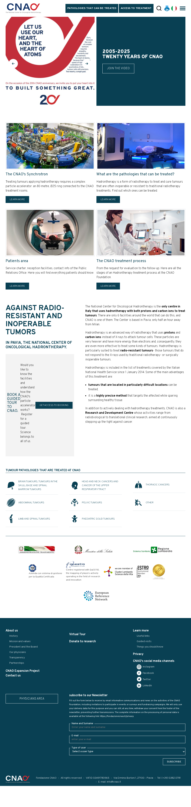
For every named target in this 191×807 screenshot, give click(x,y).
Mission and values (20, 641)
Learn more (17, 199)
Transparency (17, 657)
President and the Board (23, 646)
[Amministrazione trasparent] (36, 550)
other (150, 502)
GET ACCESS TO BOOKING (54, 405)
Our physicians (17, 652)
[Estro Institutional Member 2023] (142, 571)
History (13, 636)
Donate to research (82, 641)
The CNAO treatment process (121, 261)
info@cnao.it (114, 781)
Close (5, 804)
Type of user (78, 747)
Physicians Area (31, 699)
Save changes (22, 804)
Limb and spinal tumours (34, 518)
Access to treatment (136, 8)
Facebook (148, 673)
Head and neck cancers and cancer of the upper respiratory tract (100, 485)
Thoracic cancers (158, 484)
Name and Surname (82, 723)
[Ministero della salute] (93, 549)
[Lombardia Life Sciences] (118, 571)
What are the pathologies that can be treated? (135, 175)
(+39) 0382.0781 (171, 778)
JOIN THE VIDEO (118, 68)
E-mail (75, 735)
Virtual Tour (77, 634)
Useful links (143, 636)
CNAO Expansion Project (23, 671)
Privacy (138, 654)
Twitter (146, 679)
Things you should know (150, 646)
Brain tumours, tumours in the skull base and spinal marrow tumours (38, 485)
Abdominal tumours (31, 502)
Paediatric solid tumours (98, 518)
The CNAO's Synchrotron (27, 175)
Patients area (17, 261)
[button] (13, 63)
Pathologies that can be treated (91, 8)
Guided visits (144, 641)
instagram (148, 666)
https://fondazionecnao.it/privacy (117, 716)
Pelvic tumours (92, 502)
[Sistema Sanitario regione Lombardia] (152, 549)
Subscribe (174, 761)
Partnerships (16, 663)
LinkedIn (147, 685)
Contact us (13, 676)
